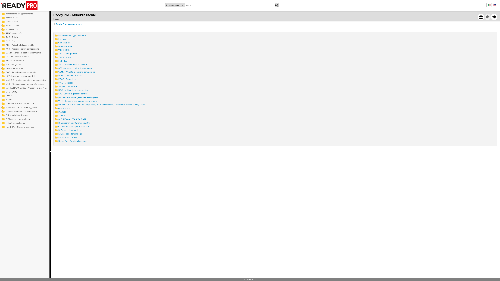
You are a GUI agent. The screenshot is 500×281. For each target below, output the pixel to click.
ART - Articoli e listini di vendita (72, 64)
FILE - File (62, 61)
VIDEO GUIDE (64, 50)
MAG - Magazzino (66, 83)
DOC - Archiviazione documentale (73, 90)
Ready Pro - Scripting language (72, 141)
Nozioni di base (65, 46)
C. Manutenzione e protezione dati (73, 126)
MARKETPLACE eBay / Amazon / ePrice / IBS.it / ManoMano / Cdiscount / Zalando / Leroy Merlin (101, 104)
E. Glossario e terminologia (70, 134)
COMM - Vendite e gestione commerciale (76, 72)
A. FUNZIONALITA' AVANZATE (72, 119)
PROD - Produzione (67, 79)
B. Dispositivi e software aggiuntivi (74, 123)
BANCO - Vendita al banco (70, 75)
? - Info (61, 115)
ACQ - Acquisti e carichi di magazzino (75, 68)
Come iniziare (64, 42)
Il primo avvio (64, 39)
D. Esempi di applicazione (69, 130)
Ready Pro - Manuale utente (69, 24)
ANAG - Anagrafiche (67, 53)
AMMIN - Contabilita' (67, 86)
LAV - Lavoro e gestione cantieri (73, 93)
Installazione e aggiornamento (72, 35)
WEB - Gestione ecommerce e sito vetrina (77, 101)
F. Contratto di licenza (68, 137)
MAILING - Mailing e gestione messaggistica (78, 97)
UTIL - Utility (64, 108)
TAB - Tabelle (64, 57)
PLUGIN (62, 112)
